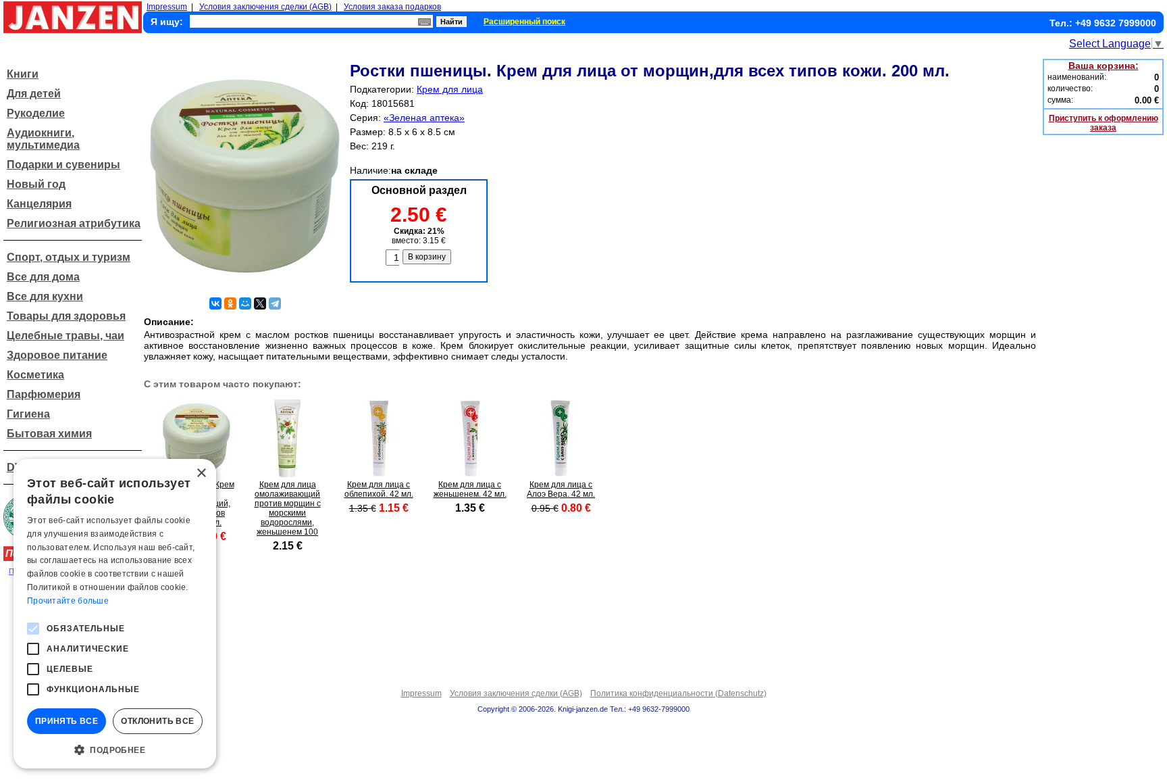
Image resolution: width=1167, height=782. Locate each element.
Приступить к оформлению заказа (1103, 123)
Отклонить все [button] (157, 721)
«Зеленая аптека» (424, 117)
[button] (115, 749)
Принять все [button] (66, 721)
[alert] (115, 613)
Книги (22, 74)
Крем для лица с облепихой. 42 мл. (378, 489)
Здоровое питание (57, 355)
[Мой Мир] (245, 303)
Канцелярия (39, 204)
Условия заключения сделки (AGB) (265, 6)
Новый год (36, 184)
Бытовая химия (49, 433)
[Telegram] (275, 303)
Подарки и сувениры (63, 164)
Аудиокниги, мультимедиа (43, 139)
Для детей (34, 93)
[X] (260, 303)
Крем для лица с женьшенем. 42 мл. (470, 489)
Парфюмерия (43, 394)
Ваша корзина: (1103, 65)
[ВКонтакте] (215, 303)
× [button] (201, 473)
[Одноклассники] (230, 303)
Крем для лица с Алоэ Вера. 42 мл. (561, 489)
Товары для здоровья (66, 316)
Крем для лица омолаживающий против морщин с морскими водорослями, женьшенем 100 (288, 508)
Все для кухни (45, 296)
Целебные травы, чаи (65, 335)
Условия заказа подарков (392, 6)
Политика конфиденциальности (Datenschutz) (678, 693)
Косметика (35, 375)
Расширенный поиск (524, 21)
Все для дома (43, 277)
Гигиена (28, 414)
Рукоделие (36, 113)
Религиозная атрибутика (73, 223)
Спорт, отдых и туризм (68, 257)
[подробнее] (287, 473)
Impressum (167, 6)
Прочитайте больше (68, 601)
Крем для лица (450, 89)
